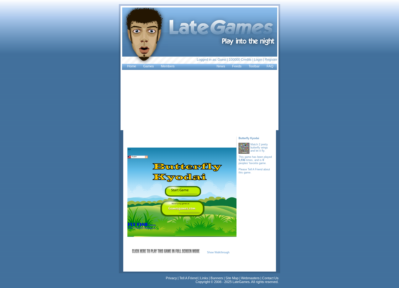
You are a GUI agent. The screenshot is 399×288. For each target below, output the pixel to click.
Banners (217, 278)
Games (148, 66)
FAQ (270, 66)
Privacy (171, 278)
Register (271, 59)
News (221, 66)
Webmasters (250, 278)
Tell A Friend (255, 169)
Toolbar (254, 66)
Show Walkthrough (218, 252)
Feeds (236, 66)
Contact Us (270, 278)
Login (258, 59)
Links (204, 278)
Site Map (232, 278)
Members (168, 66)
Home (131, 66)
